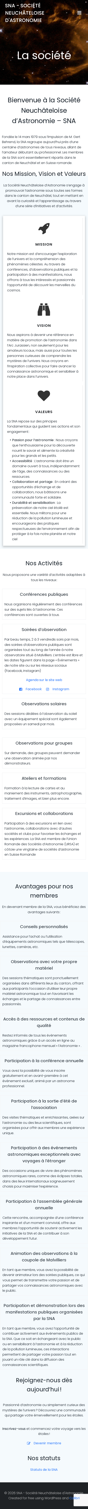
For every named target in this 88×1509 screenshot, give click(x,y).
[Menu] (79, 12)
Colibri (74, 1498)
